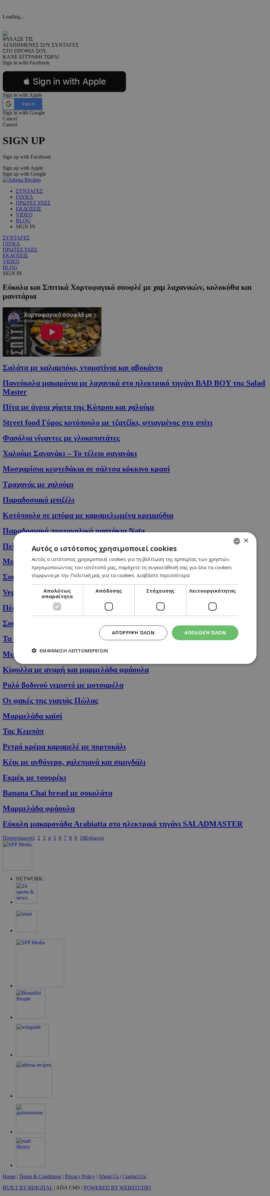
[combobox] (236, 541)
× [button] (245, 540)
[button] (70, 650)
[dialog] (135, 598)
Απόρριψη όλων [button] (133, 632)
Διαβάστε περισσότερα (163, 575)
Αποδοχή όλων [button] (205, 632)
